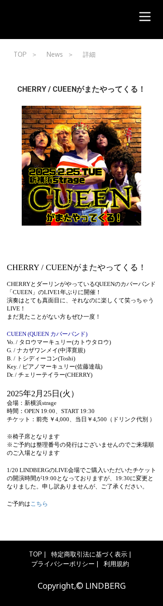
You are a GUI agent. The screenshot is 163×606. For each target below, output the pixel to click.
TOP (20, 54)
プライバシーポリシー (63, 563)
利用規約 (116, 563)
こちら (39, 503)
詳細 (89, 54)
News (55, 54)
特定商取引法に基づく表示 (89, 554)
